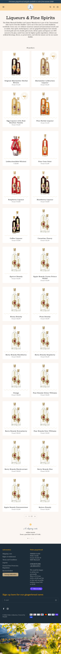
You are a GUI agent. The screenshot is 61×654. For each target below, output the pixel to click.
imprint (5, 562)
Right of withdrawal (9, 556)
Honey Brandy (16, 316)
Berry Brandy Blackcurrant (16, 469)
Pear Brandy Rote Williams (45, 431)
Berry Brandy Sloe (45, 469)
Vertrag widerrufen (10, 574)
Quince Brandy (45, 507)
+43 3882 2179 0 (35, 566)
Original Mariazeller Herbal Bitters (16, 82)
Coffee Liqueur (16, 238)
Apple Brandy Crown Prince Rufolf (45, 277)
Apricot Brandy (16, 276)
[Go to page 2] (35, 516)
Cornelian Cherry (45, 238)
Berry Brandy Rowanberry (16, 431)
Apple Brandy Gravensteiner (16, 507)
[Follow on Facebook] (4, 609)
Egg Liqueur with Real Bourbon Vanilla (16, 122)
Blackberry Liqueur (45, 199)
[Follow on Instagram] (8, 609)
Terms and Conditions (10, 560)
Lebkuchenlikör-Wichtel (16, 161)
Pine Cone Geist (45, 161)
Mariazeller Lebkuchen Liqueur (45, 82)
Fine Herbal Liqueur (45, 121)
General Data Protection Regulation (10, 567)
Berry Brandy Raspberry (45, 355)
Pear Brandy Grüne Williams (45, 393)
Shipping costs (7, 554)
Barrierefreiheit (8, 571)
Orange (16, 393)
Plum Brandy (44, 316)
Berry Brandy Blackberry (16, 355)
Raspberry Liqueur (16, 199)
